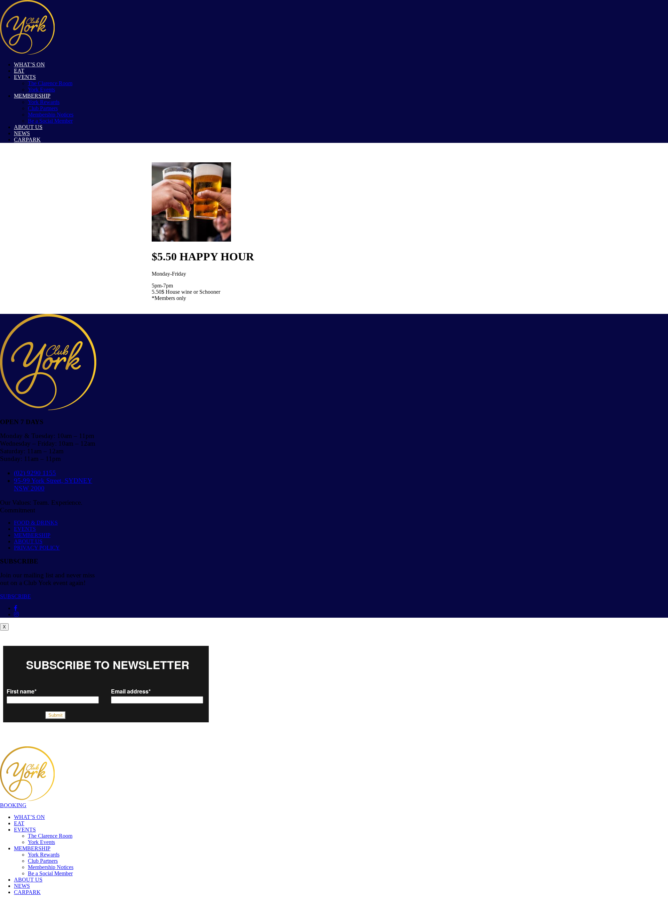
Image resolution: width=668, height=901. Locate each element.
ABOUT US (28, 127)
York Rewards (43, 102)
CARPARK (27, 140)
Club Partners (43, 108)
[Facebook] (15, 608)
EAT (19, 71)
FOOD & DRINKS (36, 523)
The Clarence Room (50, 83)
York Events (41, 89)
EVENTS (25, 77)
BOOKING (13, 805)
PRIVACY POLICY (37, 548)
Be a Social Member (50, 121)
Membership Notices (50, 114)
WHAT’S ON (29, 64)
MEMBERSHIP (32, 96)
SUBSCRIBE (15, 596)
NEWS (22, 133)
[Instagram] (16, 614)
